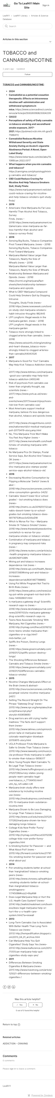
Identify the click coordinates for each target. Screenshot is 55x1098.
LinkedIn (13, 987)
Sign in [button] (45, 5)
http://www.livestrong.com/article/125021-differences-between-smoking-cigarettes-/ (30, 973)
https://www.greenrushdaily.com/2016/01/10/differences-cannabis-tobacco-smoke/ (30, 671)
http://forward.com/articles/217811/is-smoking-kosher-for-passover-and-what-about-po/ (30, 857)
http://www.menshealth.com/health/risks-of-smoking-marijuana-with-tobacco (30, 445)
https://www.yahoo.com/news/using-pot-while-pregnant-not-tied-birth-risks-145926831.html (30, 594)
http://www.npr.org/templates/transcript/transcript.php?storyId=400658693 (30, 711)
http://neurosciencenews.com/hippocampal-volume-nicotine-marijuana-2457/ (30, 693)
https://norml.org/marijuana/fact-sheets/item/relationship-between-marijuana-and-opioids (28, 284)
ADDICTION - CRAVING (15, 1043)
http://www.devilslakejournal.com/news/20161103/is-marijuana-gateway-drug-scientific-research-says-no (30, 612)
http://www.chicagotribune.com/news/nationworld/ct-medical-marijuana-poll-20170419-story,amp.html (30, 427)
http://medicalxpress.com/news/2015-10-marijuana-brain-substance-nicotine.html (30, 802)
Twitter (9, 987)
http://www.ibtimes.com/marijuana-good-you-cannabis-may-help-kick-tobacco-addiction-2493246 (30, 376)
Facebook (5, 987)
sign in (13, 1068)
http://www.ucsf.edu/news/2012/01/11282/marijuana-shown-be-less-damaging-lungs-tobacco (30, 820)
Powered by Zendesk (42, 1095)
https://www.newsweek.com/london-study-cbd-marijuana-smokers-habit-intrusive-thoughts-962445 (30, 310)
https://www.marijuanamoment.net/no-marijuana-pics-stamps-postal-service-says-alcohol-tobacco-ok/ (30, 467)
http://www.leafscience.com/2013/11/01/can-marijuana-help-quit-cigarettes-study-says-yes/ (30, 952)
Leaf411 (6, 15)
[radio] (19, 1005)
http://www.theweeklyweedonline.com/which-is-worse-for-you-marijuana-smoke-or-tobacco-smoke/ (30, 532)
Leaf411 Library (20, 15)
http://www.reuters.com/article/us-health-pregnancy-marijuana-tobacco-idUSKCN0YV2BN (30, 554)
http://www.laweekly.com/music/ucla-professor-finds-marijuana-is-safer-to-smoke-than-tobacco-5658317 (30, 755)
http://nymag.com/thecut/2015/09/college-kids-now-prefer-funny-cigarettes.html (30, 839)
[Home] (7, 6)
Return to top (10, 1024)
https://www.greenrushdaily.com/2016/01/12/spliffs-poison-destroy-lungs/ (30, 653)
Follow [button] (27, 74)
